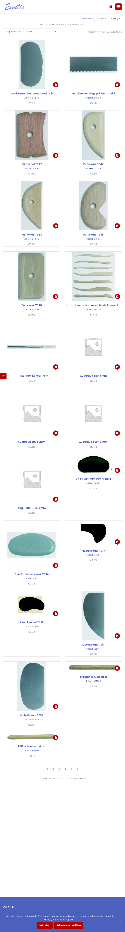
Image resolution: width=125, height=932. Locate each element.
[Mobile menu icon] (118, 6)
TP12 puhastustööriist (32, 746)
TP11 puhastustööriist (93, 677)
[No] (121, 922)
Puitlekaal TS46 (31, 305)
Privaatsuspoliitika (68, 925)
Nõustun (44, 925)
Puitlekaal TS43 (93, 164)
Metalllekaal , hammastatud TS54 (31, 93)
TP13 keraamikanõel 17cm (31, 375)
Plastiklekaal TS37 (93, 550)
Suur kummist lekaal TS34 (32, 574)
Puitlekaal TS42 (32, 164)
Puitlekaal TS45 (93, 234)
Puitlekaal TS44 (31, 234)
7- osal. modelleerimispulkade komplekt (93, 305)
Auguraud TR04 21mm (93, 442)
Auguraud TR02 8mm (31, 442)
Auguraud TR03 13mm (32, 508)
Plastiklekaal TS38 (32, 622)
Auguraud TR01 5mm (93, 375)
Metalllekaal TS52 (31, 715)
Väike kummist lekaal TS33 (93, 479)
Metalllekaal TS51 (93, 644)
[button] (55, 84)
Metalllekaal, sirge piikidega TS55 (93, 93)
